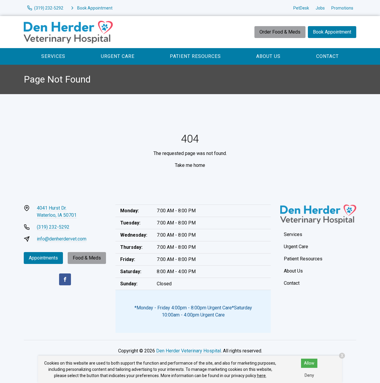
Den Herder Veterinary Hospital (188, 351)
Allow (309, 363)
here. (262, 375)
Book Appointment (332, 32)
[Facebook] (65, 279)
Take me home (190, 165)
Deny (309, 375)
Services (53, 56)
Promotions (342, 8)
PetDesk (301, 8)
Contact (327, 56)
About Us (268, 56)
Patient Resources (195, 56)
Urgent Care (117, 56)
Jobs (320, 8)
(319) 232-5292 (53, 227)
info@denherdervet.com (61, 239)
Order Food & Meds (279, 32)
